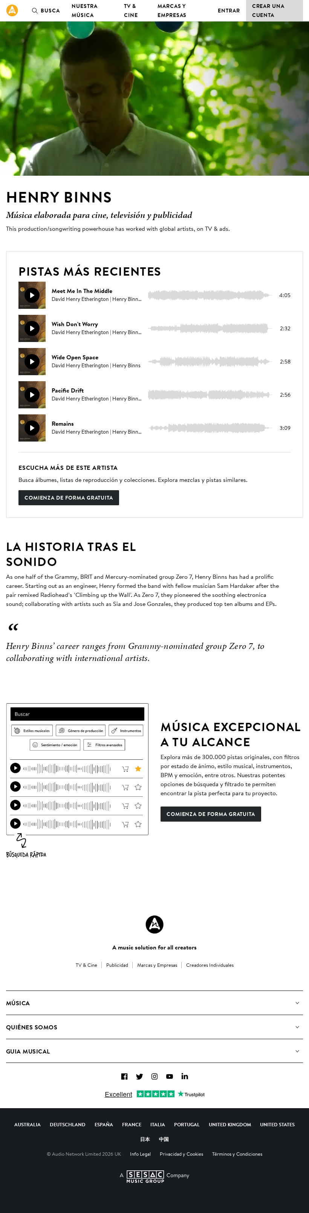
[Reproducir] (32, 295)
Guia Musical (28, 1051)
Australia (27, 1124)
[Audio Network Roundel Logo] (154, 925)
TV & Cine (131, 10)
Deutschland (68, 1124)
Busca (50, 10)
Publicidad (117, 965)
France (131, 1124)
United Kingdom (230, 1124)
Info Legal (140, 1153)
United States (277, 1124)
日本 (145, 1139)
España (104, 1124)
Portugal (187, 1124)
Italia (157, 1124)
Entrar (229, 10)
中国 (164, 1139)
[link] (12, 11)
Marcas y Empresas (172, 10)
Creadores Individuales (210, 965)
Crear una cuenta (268, 10)
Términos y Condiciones (237, 1153)
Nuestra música (84, 10)
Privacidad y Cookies (181, 1153)
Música (18, 1003)
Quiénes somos (31, 1027)
